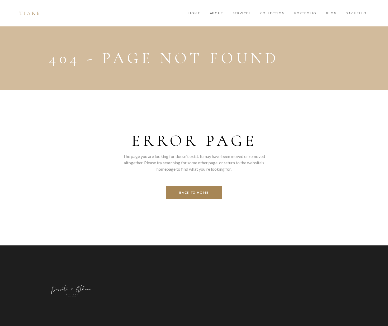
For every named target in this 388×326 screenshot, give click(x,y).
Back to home (194, 192)
